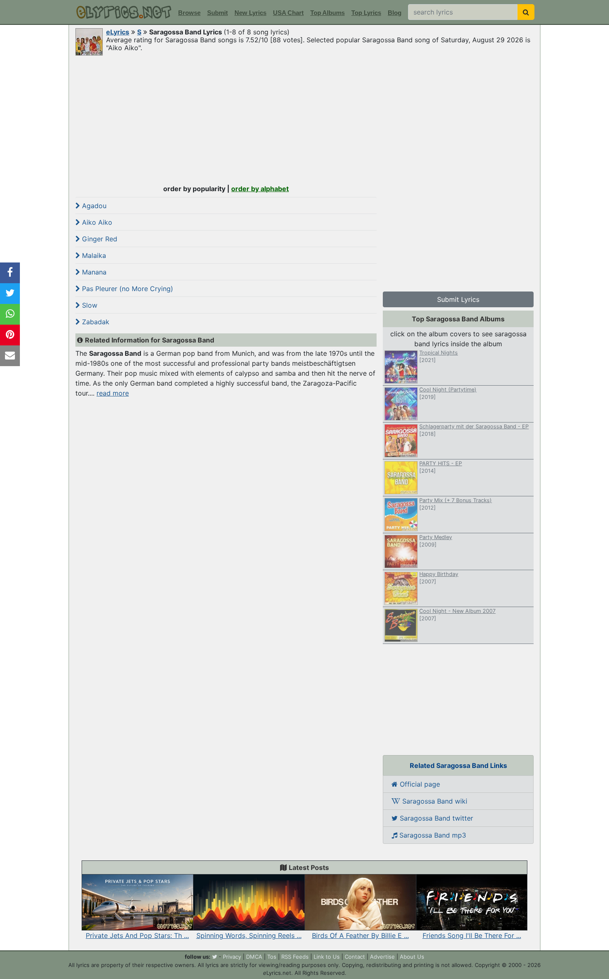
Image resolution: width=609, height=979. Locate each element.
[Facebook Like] (10, 272)
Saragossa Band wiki (433, 801)
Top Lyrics (366, 12)
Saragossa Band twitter (435, 818)
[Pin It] (10, 335)
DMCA (254, 956)
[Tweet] (10, 293)
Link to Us (327, 956)
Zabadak (94, 322)
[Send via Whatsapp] (10, 314)
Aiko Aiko (96, 222)
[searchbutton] (525, 12)
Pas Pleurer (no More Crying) (126, 288)
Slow (88, 305)
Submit (217, 12)
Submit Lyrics (458, 299)
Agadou (93, 206)
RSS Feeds (295, 956)
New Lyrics (250, 12)
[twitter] (214, 956)
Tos (271, 956)
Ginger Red (98, 239)
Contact (355, 956)
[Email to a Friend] (10, 355)
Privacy (232, 956)
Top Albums (327, 12)
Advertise (382, 956)
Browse (189, 12)
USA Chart (288, 12)
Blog (394, 12)
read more (113, 393)
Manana (93, 272)
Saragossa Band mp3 (431, 835)
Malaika (93, 255)
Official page (419, 784)
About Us (412, 956)
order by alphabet (260, 189)
